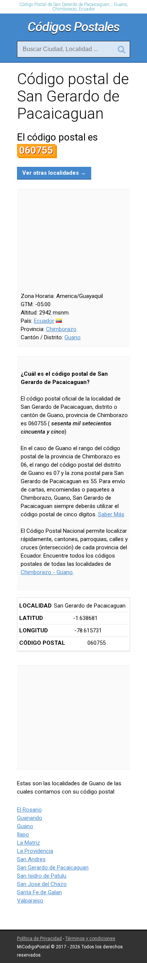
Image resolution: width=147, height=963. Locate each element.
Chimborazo (61, 329)
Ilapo (23, 834)
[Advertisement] (73, 717)
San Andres (31, 859)
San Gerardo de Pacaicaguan (53, 867)
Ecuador (44, 320)
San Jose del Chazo (42, 884)
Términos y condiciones (90, 938)
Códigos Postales (73, 26)
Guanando (29, 818)
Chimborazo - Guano (47, 572)
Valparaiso (30, 900)
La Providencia (35, 851)
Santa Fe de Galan (39, 892)
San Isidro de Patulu (41, 875)
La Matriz (28, 842)
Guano (72, 337)
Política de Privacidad (39, 938)
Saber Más (111, 514)
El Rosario (29, 809)
